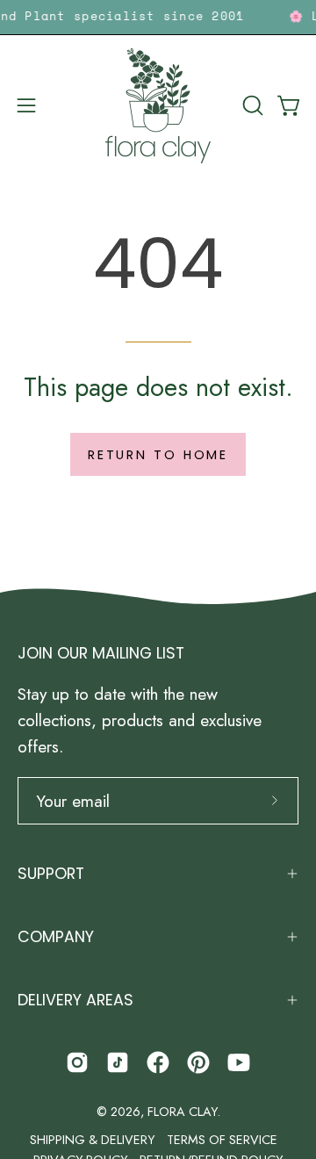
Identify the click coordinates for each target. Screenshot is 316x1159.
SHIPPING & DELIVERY (92, 1139)
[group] (158, 17)
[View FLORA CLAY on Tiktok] (117, 1062)
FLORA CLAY (182, 1111)
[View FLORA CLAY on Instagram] (77, 1062)
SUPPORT (51, 873)
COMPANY (56, 936)
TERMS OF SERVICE (222, 1139)
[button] (251, 105)
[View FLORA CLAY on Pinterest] (198, 1062)
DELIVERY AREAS (75, 1000)
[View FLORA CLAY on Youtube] (239, 1062)
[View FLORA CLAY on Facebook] (158, 1062)
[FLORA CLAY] (158, 105)
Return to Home (158, 455)
